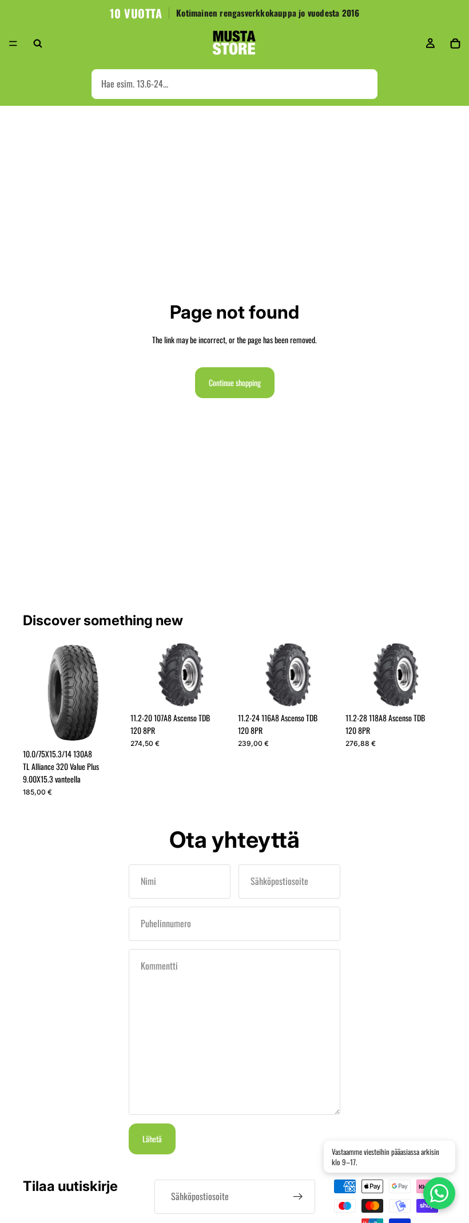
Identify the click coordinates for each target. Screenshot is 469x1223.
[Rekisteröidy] (298, 1197)
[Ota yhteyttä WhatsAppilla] (439, 1193)
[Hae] (37, 43)
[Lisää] (106, 725)
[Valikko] (13, 43)
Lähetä (152, 1139)
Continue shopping (235, 382)
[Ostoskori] (455, 43)
